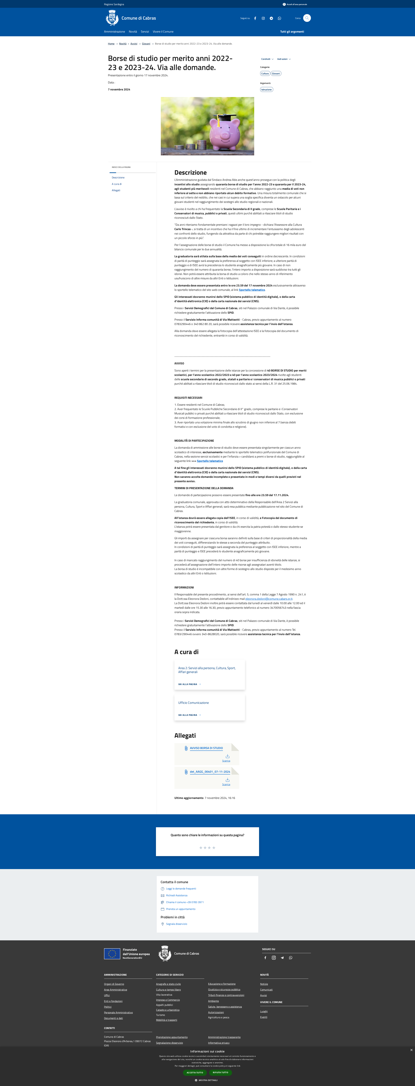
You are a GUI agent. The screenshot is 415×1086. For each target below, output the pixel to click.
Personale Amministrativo (118, 1012)
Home (111, 44)
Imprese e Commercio (168, 1000)
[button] (207, 1080)
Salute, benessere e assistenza (225, 1007)
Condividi (266, 59)
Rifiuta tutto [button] (220, 1072)
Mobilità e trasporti (166, 1020)
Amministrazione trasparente (224, 1037)
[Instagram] (262, 18)
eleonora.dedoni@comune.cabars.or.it (268, 599)
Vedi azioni (282, 59)
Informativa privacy (219, 1043)
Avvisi (133, 44)
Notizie (264, 984)
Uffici (107, 995)
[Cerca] (307, 18)
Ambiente (213, 1001)
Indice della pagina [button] (121, 167)
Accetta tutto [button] (195, 1072)
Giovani (146, 44)
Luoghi (264, 1011)
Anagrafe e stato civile (168, 984)
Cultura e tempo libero (168, 990)
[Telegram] (270, 18)
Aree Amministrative (115, 990)
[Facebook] (254, 18)
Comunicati (266, 990)
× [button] (411, 1050)
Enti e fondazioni (113, 1001)
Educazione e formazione (222, 984)
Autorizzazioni (216, 1012)
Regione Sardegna (114, 4)
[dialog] (207, 1066)
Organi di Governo (114, 984)
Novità (122, 44)
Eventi (263, 1017)
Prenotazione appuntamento (172, 1037)
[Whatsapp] (278, 18)
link (238, 1065)
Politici (108, 1007)
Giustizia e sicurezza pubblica (224, 989)
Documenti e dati (113, 1018)
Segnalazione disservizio (169, 1043)
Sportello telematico (252, 290)
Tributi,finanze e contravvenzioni (226, 995)
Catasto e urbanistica (167, 1010)
